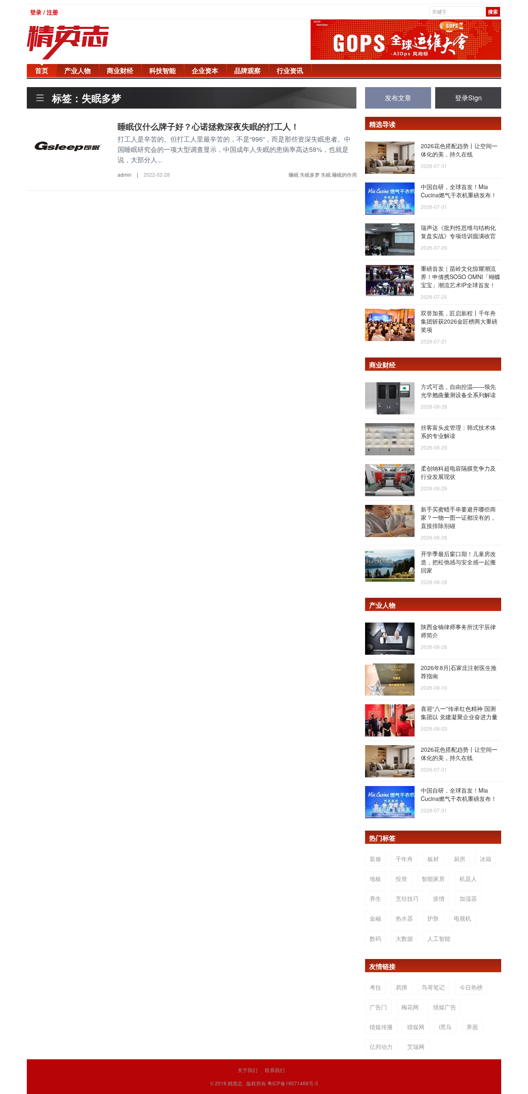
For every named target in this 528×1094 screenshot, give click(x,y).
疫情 (439, 898)
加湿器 (468, 898)
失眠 (326, 174)
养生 (375, 898)
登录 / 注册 (44, 12)
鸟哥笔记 (433, 987)
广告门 (378, 1007)
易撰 (401, 987)
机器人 (468, 878)
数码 (375, 938)
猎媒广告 (444, 1007)
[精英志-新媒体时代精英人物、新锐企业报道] (84, 42)
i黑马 (445, 1027)
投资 (401, 878)
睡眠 (294, 174)
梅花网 (410, 1007)
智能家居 (433, 878)
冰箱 (485, 859)
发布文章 (398, 97)
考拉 (375, 987)
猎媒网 (415, 1027)
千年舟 (404, 859)
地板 (375, 878)
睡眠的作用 (344, 174)
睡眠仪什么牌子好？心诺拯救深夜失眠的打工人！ (208, 126)
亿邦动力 (381, 1046)
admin (125, 174)
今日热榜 (471, 987)
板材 (433, 859)
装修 (375, 859)
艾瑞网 (415, 1046)
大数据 (404, 938)
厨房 (459, 859)
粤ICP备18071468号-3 (292, 1083)
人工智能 (438, 938)
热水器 (404, 918)
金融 (375, 918)
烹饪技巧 (407, 898)
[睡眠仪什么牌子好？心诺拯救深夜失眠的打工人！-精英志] (68, 145)
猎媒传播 (381, 1027)
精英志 (235, 1083)
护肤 (433, 918)
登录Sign (468, 97)
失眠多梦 (310, 174)
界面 (472, 1027)
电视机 (462, 918)
